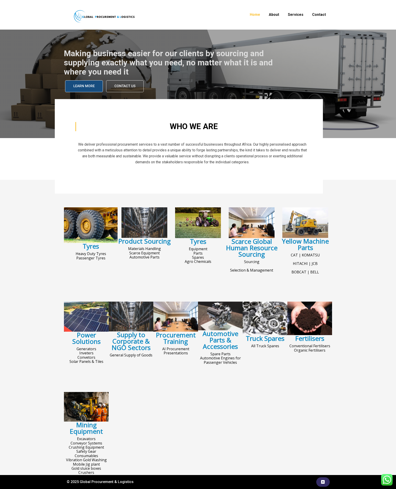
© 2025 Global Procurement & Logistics (100, 482)
